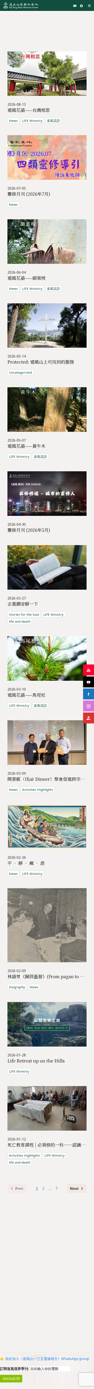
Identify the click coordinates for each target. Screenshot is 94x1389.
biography (17, 987)
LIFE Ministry (32, 120)
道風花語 (53, 120)
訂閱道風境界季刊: (15, 1368)
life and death (19, 621)
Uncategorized (20, 372)
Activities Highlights (37, 789)
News (13, 120)
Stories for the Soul (24, 614)
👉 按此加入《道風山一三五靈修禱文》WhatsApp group (44, 1358)
